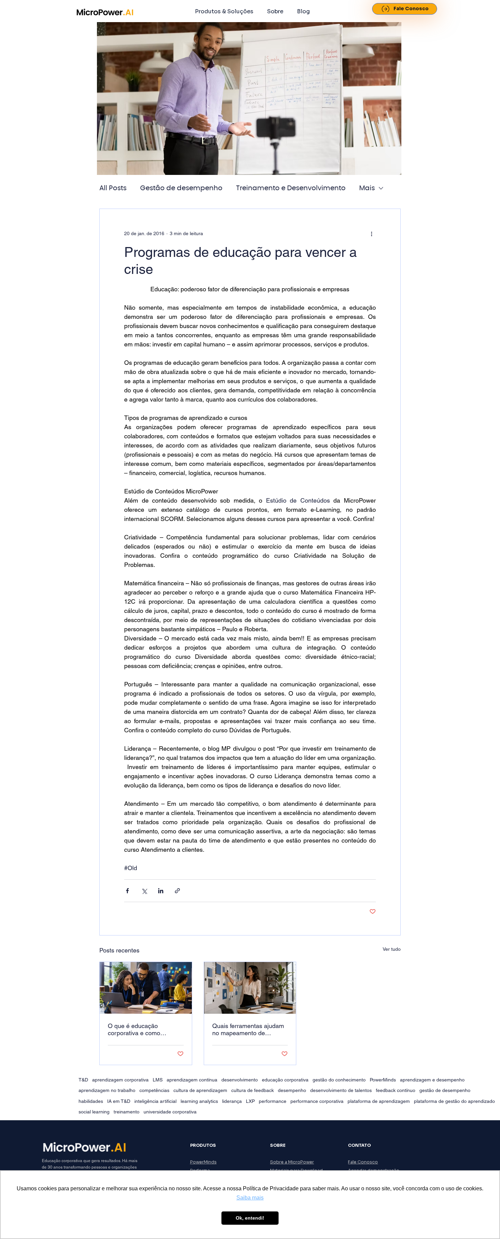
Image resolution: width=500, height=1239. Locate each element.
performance (272, 1101)
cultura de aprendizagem (200, 1090)
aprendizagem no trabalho (107, 1090)
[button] (224, 11)
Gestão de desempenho (181, 188)
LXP (250, 1101)
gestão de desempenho (444, 1090)
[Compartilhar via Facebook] (127, 890)
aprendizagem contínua (192, 1079)
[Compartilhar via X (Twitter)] (144, 890)
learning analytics (199, 1101)
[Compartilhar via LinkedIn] (160, 890)
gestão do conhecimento (339, 1079)
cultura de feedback (252, 1090)
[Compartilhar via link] (177, 890)
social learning (94, 1111)
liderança (232, 1101)
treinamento (126, 1111)
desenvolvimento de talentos (341, 1090)
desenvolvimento (239, 1079)
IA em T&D (118, 1101)
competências (154, 1090)
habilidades (91, 1101)
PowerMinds (383, 1079)
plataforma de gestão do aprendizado (454, 1101)
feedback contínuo (395, 1090)
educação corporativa (285, 1079)
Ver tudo (392, 949)
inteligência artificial (155, 1101)
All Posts (113, 188)
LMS (158, 1079)
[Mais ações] (372, 233)
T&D (83, 1079)
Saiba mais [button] (250, 1198)
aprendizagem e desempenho (432, 1079)
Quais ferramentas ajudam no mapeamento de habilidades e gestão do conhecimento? (248, 1029)
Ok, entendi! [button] (250, 1218)
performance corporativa (317, 1101)
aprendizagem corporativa (120, 1079)
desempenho (292, 1090)
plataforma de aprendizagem (379, 1101)
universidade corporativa (170, 1111)
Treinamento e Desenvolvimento (291, 188)
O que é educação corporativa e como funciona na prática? (135, 1029)
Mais (367, 188)
